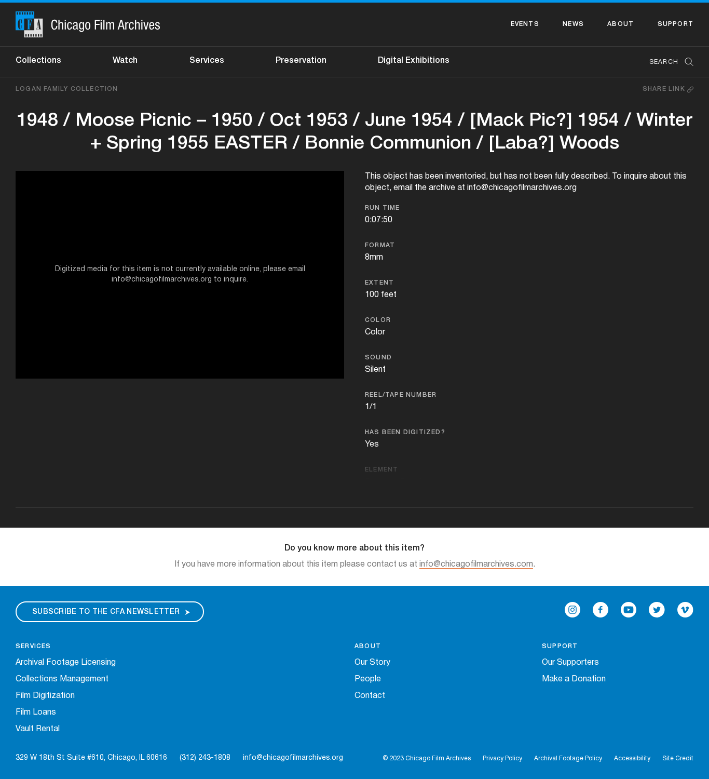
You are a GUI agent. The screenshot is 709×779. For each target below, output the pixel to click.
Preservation (301, 60)
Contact (369, 696)
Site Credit (677, 758)
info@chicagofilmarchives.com (476, 564)
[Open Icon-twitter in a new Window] (657, 609)
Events (525, 24)
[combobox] (666, 62)
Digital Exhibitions (413, 60)
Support (675, 24)
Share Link (665, 89)
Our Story (372, 662)
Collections (38, 60)
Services (206, 60)
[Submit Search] (685, 62)
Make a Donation (574, 679)
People (367, 679)
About (620, 24)
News (573, 24)
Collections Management (62, 679)
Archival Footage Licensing (66, 662)
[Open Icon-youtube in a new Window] (628, 609)
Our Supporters (570, 662)
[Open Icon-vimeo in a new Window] (685, 609)
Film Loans (36, 712)
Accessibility (632, 758)
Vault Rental (38, 729)
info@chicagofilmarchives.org (293, 758)
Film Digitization (45, 696)
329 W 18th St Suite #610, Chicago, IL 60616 (91, 758)
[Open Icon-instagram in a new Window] (572, 609)
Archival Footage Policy (568, 758)
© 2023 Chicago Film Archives (427, 758)
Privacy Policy (502, 758)
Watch (125, 60)
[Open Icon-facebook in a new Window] (600, 609)
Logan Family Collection (67, 89)
